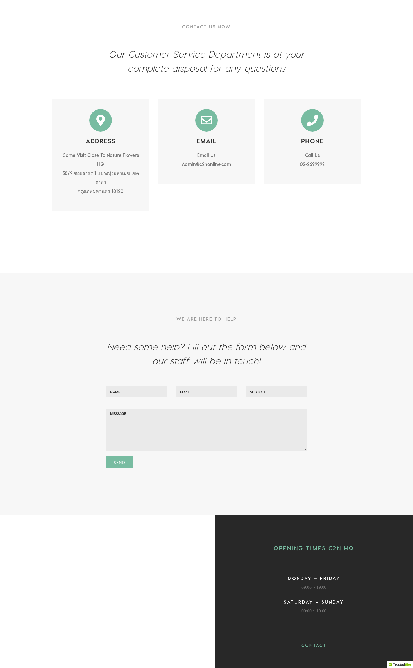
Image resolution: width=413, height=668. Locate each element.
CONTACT (313, 645)
